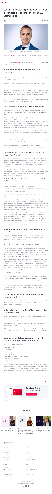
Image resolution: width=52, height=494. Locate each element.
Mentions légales (29, 474)
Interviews (10, 400)
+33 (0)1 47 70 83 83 (30, 483)
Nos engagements (6, 452)
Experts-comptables (30, 450)
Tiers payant (28, 452)
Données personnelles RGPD (31, 469)
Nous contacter (6, 457)
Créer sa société (6, 467)
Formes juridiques (6, 469)
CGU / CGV (28, 467)
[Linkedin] (47, 20)
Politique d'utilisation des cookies (32, 472)
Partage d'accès (29, 454)
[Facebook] (45, 20)
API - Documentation (7, 459)
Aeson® (17, 117)
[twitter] (23, 486)
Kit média (12, 476)
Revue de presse (6, 476)
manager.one (45, 381)
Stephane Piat (18, 62)
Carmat (12, 55)
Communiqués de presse (7, 474)
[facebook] (26, 486)
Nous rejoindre (5, 454)
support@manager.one (22, 483)
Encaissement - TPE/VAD (31, 459)
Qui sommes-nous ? (6, 450)
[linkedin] (28, 486)
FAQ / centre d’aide (6, 472)
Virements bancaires (30, 457)
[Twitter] (42, 20)
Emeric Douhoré (10, 20)
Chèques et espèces (30, 461)
